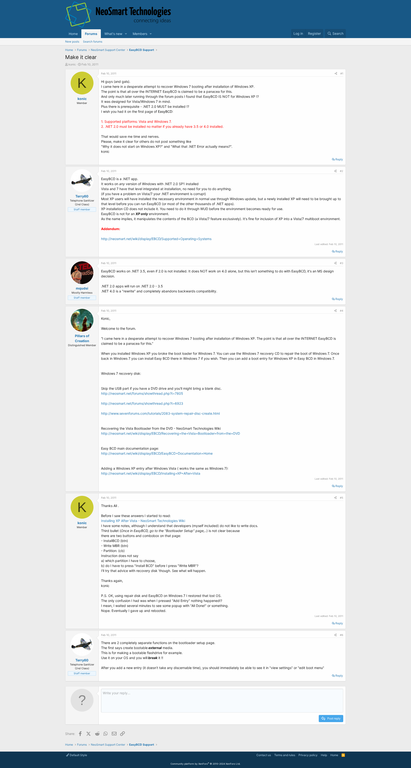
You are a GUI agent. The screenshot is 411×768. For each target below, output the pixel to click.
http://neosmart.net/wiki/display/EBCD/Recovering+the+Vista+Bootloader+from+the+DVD (170, 433)
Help (324, 755)
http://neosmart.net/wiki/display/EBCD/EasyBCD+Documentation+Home (157, 453)
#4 (341, 310)
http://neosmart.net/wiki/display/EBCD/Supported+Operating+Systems (156, 239)
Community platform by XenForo (205, 763)
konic (72, 64)
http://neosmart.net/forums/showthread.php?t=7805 (142, 393)
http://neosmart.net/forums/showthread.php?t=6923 (142, 403)
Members (140, 34)
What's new (113, 34)
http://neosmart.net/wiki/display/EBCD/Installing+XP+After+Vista (150, 473)
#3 (341, 263)
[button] (126, 33)
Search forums (92, 41)
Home (73, 34)
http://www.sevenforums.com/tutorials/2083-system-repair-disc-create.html (160, 413)
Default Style (78, 755)
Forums (91, 34)
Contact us (263, 755)
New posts (72, 41)
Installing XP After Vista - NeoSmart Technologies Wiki (143, 521)
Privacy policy (308, 755)
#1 (341, 73)
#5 (341, 497)
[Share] (336, 73)
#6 (341, 635)
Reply (339, 159)
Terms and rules (284, 755)
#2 (341, 171)
